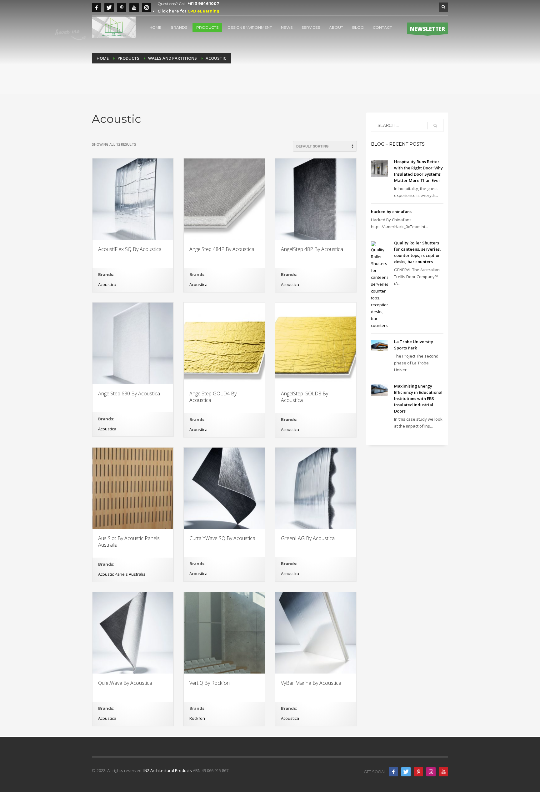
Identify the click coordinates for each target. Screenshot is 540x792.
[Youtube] (134, 7)
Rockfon (197, 718)
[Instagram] (146, 7)
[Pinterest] (121, 7)
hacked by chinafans (391, 211)
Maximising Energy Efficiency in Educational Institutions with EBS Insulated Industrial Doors (418, 398)
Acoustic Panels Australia (122, 574)
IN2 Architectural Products (167, 770)
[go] (435, 125)
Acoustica (107, 284)
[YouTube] (443, 771)
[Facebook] (96, 7)
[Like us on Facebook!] (393, 771)
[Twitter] (109, 7)
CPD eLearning (203, 11)
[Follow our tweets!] (406, 771)
